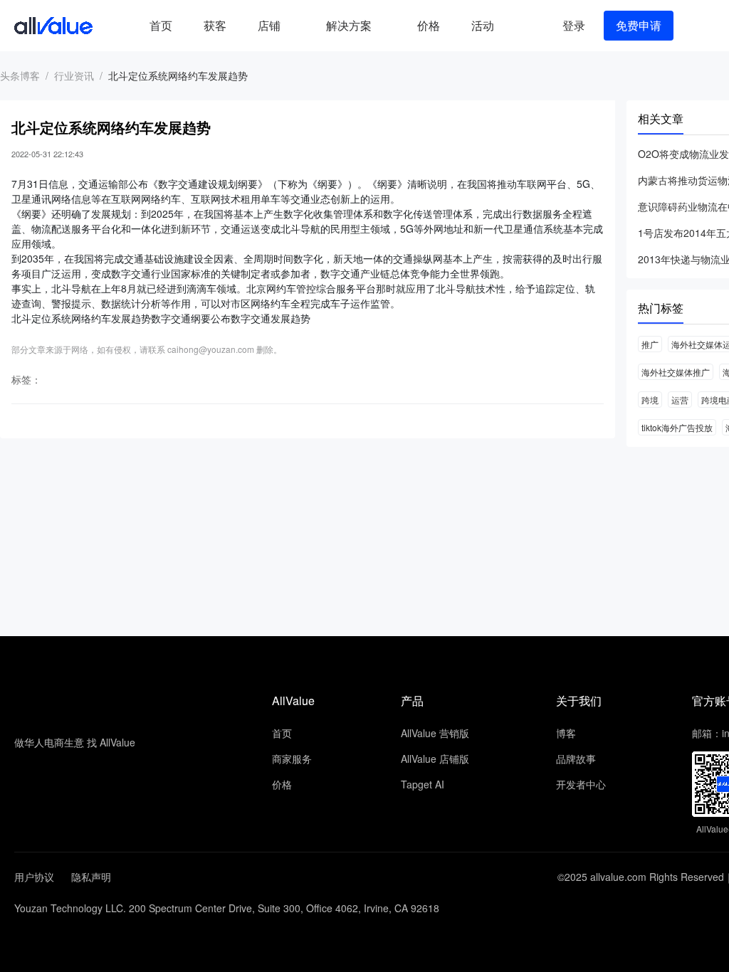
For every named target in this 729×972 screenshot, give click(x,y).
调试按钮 (521, 26)
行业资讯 (74, 75)
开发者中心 (581, 784)
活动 (482, 25)
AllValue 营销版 (435, 733)
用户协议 (34, 877)
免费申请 (638, 25)
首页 (161, 25)
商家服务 (292, 758)
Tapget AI (422, 784)
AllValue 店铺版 (435, 758)
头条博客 (20, 75)
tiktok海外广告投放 (677, 427)
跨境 (650, 399)
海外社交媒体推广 (675, 372)
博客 (566, 733)
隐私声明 (91, 877)
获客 (215, 25)
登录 (573, 25)
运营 (679, 399)
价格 (428, 25)
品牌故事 (576, 758)
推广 (650, 344)
